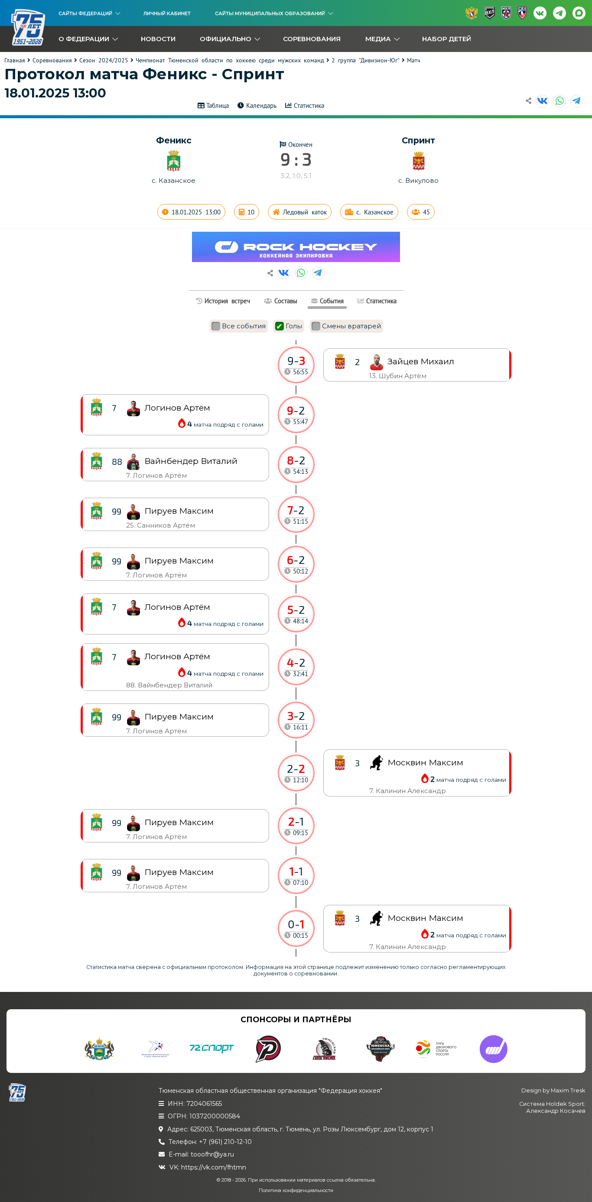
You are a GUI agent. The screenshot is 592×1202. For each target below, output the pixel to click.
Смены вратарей (351, 326)
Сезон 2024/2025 (103, 60)
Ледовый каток (305, 212)
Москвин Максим (425, 918)
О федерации (84, 39)
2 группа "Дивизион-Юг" (366, 60)
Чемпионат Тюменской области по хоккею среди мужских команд (230, 60)
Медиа (378, 39)
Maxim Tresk (568, 1090)
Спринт (418, 140)
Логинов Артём (177, 656)
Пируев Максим (179, 872)
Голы (294, 326)
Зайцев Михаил (420, 361)
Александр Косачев (555, 1111)
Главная (14, 60)
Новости (158, 39)
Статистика (309, 105)
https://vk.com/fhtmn (213, 1167)
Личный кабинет (167, 13)
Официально (225, 39)
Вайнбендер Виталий (190, 461)
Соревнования (312, 39)
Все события (244, 326)
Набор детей (446, 39)
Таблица (217, 105)
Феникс (174, 140)
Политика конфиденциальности (296, 1190)
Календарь (261, 105)
